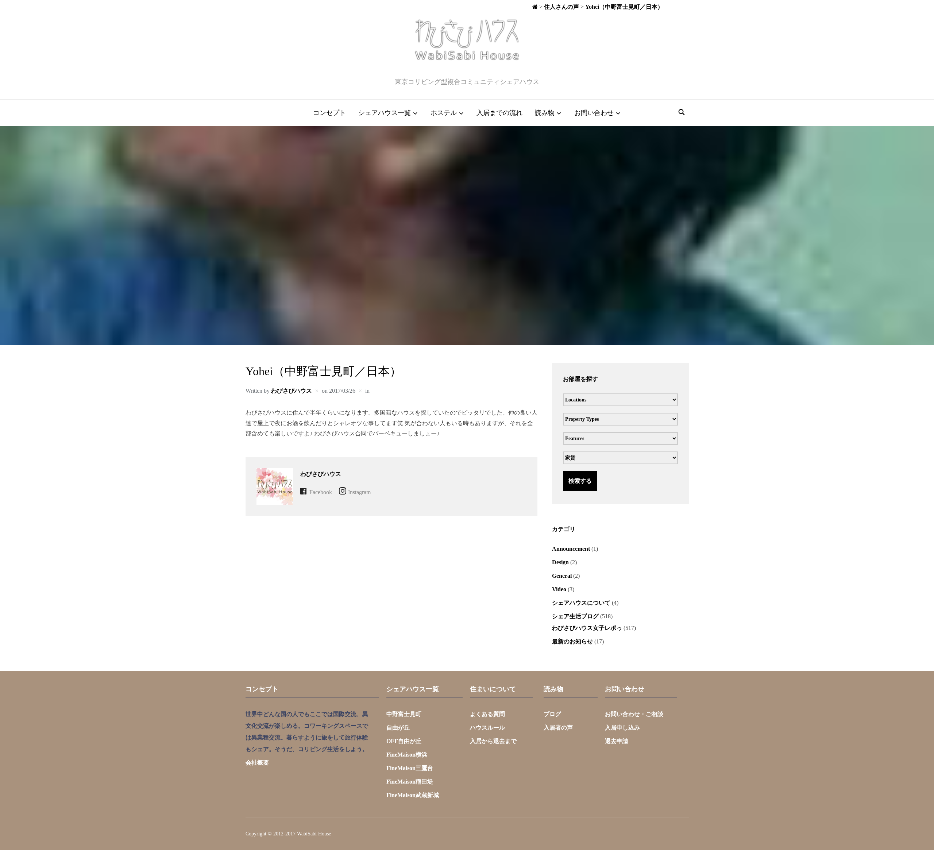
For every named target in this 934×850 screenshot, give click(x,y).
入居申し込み (622, 727)
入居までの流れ (499, 112)
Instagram (359, 492)
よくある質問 (487, 714)
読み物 (545, 112)
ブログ (552, 714)
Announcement (571, 549)
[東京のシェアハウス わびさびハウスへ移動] (535, 7)
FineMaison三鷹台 (409, 768)
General (562, 576)
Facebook (320, 492)
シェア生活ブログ (575, 616)
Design (560, 562)
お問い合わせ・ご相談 (634, 714)
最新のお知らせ (572, 641)
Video (559, 589)
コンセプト (329, 112)
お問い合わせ (594, 112)
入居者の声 (558, 727)
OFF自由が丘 (403, 741)
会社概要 (257, 762)
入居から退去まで (493, 741)
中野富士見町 (403, 714)
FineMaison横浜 (406, 754)
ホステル (444, 112)
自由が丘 (398, 727)
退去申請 (616, 741)
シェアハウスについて (581, 603)
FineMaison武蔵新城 (412, 795)
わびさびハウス (291, 391)
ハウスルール (487, 727)
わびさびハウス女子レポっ (587, 628)
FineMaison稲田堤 (409, 781)
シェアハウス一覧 (384, 112)
